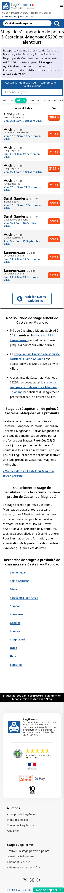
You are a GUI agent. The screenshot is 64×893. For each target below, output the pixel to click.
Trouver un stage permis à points (28, 851)
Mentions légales (17, 819)
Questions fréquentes (20, 856)
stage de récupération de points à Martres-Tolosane (33, 387)
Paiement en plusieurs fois (23, 867)
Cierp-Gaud (17, 639)
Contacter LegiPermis (20, 825)
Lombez (15, 631)
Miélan (14, 589)
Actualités (13, 830)
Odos (13, 648)
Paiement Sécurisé (18, 862)
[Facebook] (32, 879)
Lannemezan (48, 82)
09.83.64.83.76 (18, 890)
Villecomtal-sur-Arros (24, 597)
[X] (25, 879)
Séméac (15, 606)
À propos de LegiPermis (22, 814)
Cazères (15, 622)
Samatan (16, 664)
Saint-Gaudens (32, 86)
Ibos (13, 656)
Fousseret (16, 614)
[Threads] (38, 879)
